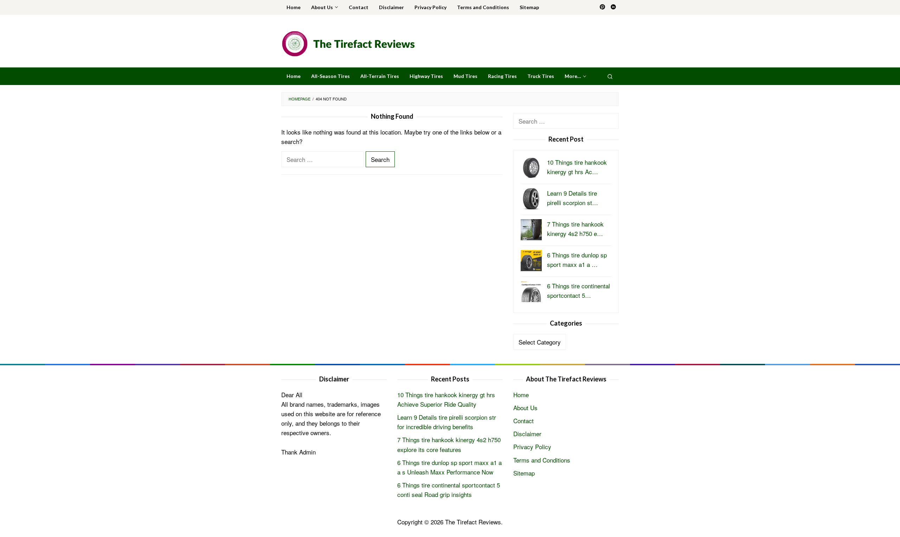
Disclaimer (527, 433)
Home (521, 394)
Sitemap (524, 473)
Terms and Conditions (541, 460)
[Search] (610, 76)
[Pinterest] (602, 7)
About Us (525, 407)
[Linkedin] (613, 7)
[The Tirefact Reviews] (348, 42)
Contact (523, 420)
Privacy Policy (532, 446)
